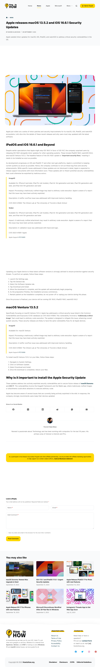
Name (10, 508)
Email (54, 508)
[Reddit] (57, 409)
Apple (48, 6)
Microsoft (58, 6)
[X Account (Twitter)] (82, 652)
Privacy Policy (56, 641)
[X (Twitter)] (28, 409)
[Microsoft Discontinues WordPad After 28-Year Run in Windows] (50, 596)
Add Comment (13, 515)
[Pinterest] (96, 652)
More (68, 6)
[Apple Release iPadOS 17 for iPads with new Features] (80, 569)
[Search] (76, 6)
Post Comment (13, 539)
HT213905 (21, 237)
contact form (87, 641)
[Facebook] (13, 409)
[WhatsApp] (72, 409)
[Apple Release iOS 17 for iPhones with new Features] (19, 596)
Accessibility (55, 643)
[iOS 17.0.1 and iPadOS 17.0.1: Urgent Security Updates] (50, 569)
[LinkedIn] (42, 409)
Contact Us (55, 646)
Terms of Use (56, 638)
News (39, 6)
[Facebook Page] (76, 652)
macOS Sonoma (87, 383)
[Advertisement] (50, 60)
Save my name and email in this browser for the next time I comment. (29, 533)
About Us (54, 636)
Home (30, 6)
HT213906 (21, 352)
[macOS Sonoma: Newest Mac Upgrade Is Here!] (19, 569)
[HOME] (7, 17)
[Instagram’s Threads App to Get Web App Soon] (80, 596)
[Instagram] (89, 652)
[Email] (86, 409)
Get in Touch (88, 6)
